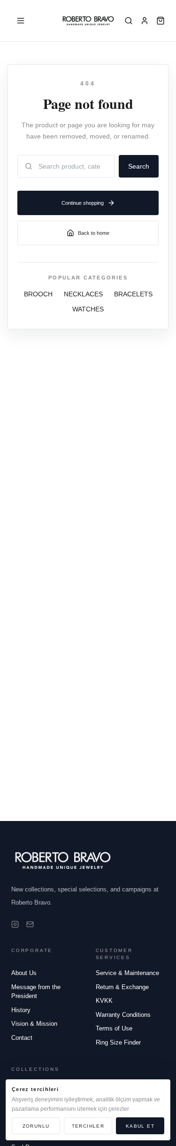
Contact (21, 1037)
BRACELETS (133, 294)
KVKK (104, 1000)
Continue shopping (82, 203)
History (21, 1010)
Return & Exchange (122, 987)
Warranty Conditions (123, 1014)
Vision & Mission (34, 1023)
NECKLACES (83, 294)
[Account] (144, 20)
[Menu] (20, 20)
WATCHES (88, 309)
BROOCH (38, 294)
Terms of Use (114, 1028)
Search (138, 166)
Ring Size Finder (118, 1042)
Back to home (93, 233)
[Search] (128, 20)
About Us (24, 972)
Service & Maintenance (127, 972)
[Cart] (160, 20)
